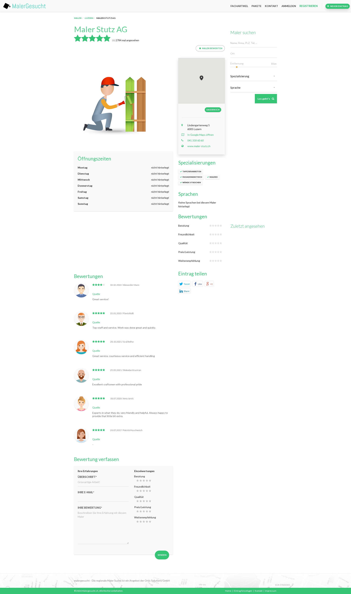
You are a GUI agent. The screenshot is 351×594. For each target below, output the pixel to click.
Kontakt (271, 6)
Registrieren (308, 6)
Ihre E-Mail (86, 492)
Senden (162, 555)
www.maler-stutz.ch (198, 146)
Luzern (89, 18)
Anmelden (289, 6)
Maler (78, 18)
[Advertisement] (123, 242)
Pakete (256, 6)
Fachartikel (239, 6)
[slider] (237, 67)
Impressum (270, 590)
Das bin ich (213, 109)
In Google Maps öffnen (200, 134)
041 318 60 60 (195, 140)
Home (228, 590)
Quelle (96, 293)
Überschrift (87, 476)
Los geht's (264, 98)
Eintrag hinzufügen (243, 590)
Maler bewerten (212, 48)
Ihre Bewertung (90, 507)
